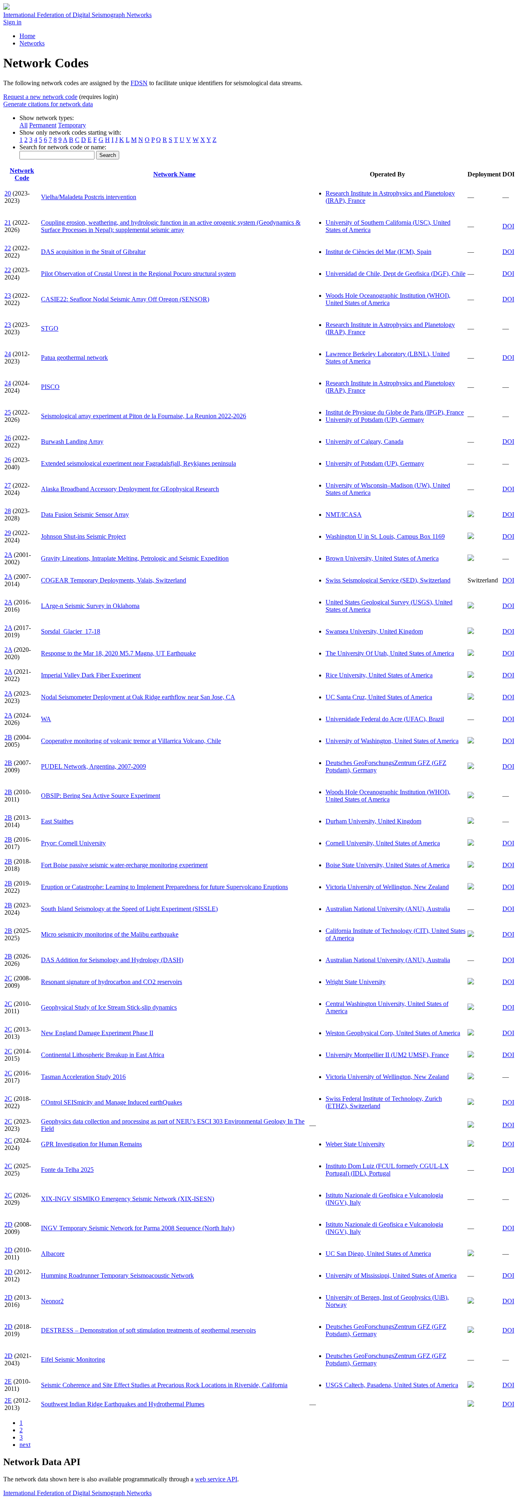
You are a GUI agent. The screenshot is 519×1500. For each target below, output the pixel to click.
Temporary (72, 125)
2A (8, 554)
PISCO (50, 386)
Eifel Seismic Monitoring (73, 1359)
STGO (49, 328)
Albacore (52, 1253)
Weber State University (355, 1144)
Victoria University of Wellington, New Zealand (387, 886)
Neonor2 (52, 1301)
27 (7, 485)
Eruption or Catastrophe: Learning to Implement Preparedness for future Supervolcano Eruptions (164, 886)
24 (7, 353)
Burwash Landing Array (72, 441)
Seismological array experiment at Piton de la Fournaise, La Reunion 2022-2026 (143, 416)
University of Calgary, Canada (364, 441)
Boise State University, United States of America (388, 865)
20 (7, 193)
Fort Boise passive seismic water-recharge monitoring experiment (124, 865)
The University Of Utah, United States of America (390, 653)
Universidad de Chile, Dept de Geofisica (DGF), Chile (395, 273)
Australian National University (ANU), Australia (388, 908)
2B (8, 737)
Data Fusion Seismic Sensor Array (85, 514)
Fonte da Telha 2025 (67, 1169)
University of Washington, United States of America (392, 740)
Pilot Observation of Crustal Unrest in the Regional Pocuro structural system (138, 273)
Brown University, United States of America (382, 558)
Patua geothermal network (74, 357)
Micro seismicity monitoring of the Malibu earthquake (109, 934)
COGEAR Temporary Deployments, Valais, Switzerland (113, 580)
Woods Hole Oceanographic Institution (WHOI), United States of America (388, 299)
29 (7, 532)
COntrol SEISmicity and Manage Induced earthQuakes (111, 1102)
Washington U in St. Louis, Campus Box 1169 (385, 536)
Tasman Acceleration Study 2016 (83, 1076)
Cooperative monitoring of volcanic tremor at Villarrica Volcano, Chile (131, 740)
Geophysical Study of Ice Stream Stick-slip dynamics (109, 1007)
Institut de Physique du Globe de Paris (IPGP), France (395, 412)
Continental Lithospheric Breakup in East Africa (102, 1054)
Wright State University (356, 981)
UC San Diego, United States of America (378, 1253)
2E (8, 1381)
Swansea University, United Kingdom (374, 631)
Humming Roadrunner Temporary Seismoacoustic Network (117, 1275)
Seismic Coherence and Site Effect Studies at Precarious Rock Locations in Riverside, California (164, 1385)
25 (7, 412)
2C (8, 978)
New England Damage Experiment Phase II (97, 1032)
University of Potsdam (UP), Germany (375, 419)
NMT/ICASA (344, 514)
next (24, 1444)
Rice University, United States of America (379, 675)
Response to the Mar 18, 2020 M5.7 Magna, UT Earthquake (118, 653)
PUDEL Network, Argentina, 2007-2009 (93, 766)
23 (7, 295)
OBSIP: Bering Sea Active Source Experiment (100, 795)
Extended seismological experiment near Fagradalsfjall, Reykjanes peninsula (138, 463)
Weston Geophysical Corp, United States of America (393, 1032)
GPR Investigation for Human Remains (91, 1144)
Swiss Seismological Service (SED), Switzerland (388, 580)
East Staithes (57, 821)
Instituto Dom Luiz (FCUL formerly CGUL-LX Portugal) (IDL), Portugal (387, 1170)
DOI (508, 226)
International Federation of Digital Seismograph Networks (77, 1492)
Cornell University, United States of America (383, 843)
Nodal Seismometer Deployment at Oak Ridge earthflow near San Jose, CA (138, 697)
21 (7, 222)
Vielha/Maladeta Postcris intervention (88, 196)
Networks (32, 43)
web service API (216, 1479)
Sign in (12, 22)
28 (7, 510)
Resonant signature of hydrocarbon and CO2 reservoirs (111, 981)
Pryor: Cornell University (73, 843)
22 (7, 248)
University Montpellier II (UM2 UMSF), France (387, 1054)
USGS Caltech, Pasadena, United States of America (392, 1385)
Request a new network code (40, 96)
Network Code (22, 174)
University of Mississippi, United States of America (391, 1275)
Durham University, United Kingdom (373, 821)
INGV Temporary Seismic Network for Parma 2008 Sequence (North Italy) (137, 1228)
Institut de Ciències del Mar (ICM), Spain (378, 251)
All (23, 125)
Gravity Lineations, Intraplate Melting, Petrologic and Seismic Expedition (135, 558)
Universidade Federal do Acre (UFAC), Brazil (385, 719)
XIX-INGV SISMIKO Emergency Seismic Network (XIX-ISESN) (127, 1198)
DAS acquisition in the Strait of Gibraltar (93, 251)
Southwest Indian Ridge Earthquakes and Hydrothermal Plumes (122, 1404)
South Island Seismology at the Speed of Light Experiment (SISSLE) (129, 908)
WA (46, 719)
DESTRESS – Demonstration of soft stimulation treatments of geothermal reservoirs (148, 1330)
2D (8, 1224)
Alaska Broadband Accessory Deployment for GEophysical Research (130, 489)
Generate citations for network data (48, 104)
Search (107, 155)
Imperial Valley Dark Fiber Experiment (91, 675)
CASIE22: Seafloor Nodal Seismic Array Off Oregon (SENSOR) (125, 299)
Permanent (42, 125)
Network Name (174, 174)
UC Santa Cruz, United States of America (379, 697)
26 (7, 437)
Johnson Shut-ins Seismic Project (83, 536)
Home (27, 35)
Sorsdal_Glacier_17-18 (70, 631)
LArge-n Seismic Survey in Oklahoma (90, 605)
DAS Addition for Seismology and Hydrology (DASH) (112, 959)
